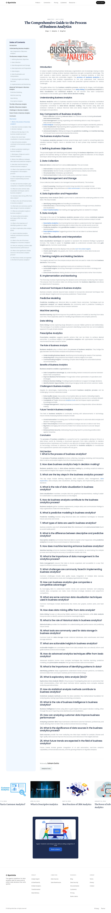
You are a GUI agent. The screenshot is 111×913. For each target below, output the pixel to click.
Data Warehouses (56, 882)
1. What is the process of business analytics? (20, 123)
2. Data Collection (15, 62)
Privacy (92, 882)
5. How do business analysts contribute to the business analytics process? (20, 144)
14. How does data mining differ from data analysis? (21, 197)
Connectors (47, 2)
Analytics (50, 19)
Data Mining (14, 98)
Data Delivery (35, 893)
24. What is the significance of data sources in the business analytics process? (20, 253)
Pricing (56, 2)
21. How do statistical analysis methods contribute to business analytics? (19, 235)
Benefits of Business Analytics (18, 107)
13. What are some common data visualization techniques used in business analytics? (19, 191)
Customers (64, 2)
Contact (92, 886)
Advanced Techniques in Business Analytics (19, 88)
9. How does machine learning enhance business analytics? (19, 165)
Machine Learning (15, 95)
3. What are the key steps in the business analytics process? (19, 133)
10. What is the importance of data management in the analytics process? (20, 171)
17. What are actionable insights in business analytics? (20, 212)
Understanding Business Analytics (19, 48)
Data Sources (54, 879)
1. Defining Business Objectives (19, 59)
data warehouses (74, 188)
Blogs (47, 31)
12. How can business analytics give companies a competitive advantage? (21, 185)
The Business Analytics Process (18, 56)
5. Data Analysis (15, 71)
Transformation (35, 889)
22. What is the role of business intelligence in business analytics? (20, 241)
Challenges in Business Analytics (19, 110)
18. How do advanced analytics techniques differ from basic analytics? (19, 218)
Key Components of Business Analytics (18, 52)
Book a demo (100, 2)
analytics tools (70, 400)
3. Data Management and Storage (20, 65)
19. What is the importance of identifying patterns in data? (18, 224)
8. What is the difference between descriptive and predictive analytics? (20, 160)
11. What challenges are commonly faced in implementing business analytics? (20, 179)
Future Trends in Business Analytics (20, 113)
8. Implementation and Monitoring (20, 84)
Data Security (74, 882)
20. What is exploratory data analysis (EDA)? (20, 229)
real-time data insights (83, 249)
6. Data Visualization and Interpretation (17, 75)
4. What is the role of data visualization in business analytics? (20, 138)
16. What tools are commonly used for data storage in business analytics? (21, 207)
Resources (72, 2)
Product (37, 2)
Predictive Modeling (16, 92)
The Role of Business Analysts (18, 104)
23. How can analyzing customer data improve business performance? (21, 246)
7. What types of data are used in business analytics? (19, 155)
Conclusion (13, 116)
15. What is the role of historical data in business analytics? (21, 202)
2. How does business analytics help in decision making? (20, 128)
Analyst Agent (35, 879)
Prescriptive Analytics (16, 101)
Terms (91, 879)
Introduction (13, 45)
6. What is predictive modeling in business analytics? (19, 150)
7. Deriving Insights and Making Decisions (19, 80)
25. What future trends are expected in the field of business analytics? (20, 259)
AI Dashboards (35, 882)
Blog (71, 879)
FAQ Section (13, 119)
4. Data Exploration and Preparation (20, 68)
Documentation (74, 886)
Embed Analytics (36, 886)
